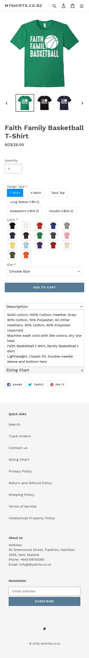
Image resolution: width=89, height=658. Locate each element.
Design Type (17, 186)
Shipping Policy (21, 495)
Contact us (18, 448)
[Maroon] (53, 245)
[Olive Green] (12, 255)
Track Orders (19, 436)
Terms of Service (22, 506)
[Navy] (12, 235)
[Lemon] (12, 245)
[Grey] (67, 226)
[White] (26, 226)
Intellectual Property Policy (32, 518)
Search (14, 424)
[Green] (40, 235)
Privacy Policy (20, 471)
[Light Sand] (67, 245)
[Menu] (81, 5)
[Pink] (67, 235)
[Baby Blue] (26, 245)
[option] (25, 103)
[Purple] (40, 245)
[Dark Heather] (53, 235)
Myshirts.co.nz (23, 5)
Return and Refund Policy (30, 483)
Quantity (11, 160)
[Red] (40, 226)
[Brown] (26, 235)
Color (12, 219)
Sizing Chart (17, 370)
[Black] (12, 226)
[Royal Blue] (53, 226)
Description (17, 306)
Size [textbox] (11, 264)
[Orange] (26, 255)
